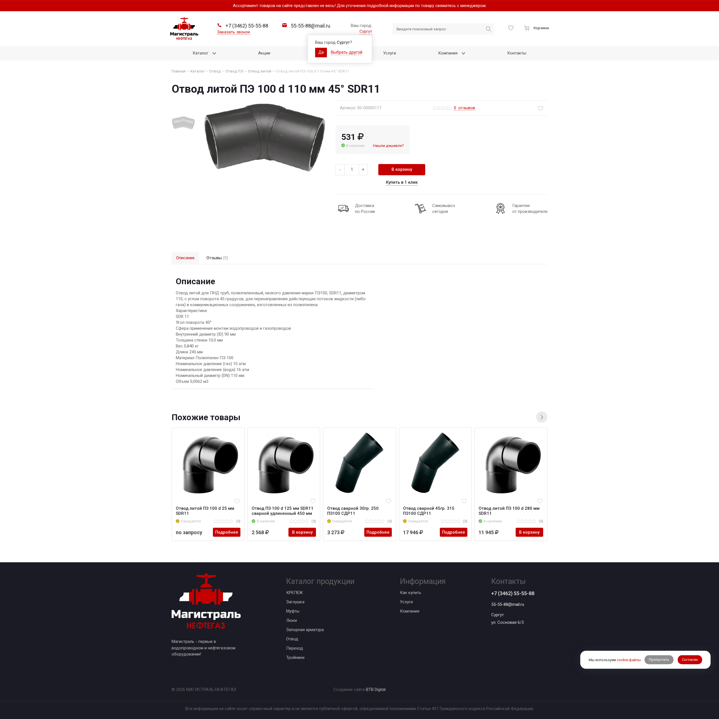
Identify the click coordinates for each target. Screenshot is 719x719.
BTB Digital (376, 689)
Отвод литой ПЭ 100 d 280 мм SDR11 (509, 511)
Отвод (292, 638)
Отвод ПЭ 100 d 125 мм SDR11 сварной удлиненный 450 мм (282, 511)
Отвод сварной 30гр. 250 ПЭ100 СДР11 (353, 511)
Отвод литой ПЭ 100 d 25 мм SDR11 (205, 511)
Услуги (406, 601)
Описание (185, 257)
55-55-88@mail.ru (507, 604)
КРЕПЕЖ (294, 592)
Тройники (295, 657)
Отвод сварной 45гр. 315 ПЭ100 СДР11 (428, 511)
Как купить (410, 592)
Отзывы (217, 257)
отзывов (464, 108)
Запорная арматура (305, 629)
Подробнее (226, 532)
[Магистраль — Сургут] (184, 28)
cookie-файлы (629, 659)
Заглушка (295, 601)
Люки (291, 620)
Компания (409, 611)
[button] (541, 417)
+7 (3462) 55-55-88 (512, 593)
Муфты (292, 611)
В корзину (402, 169)
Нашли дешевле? (388, 145)
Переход (294, 648)
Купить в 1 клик (402, 182)
